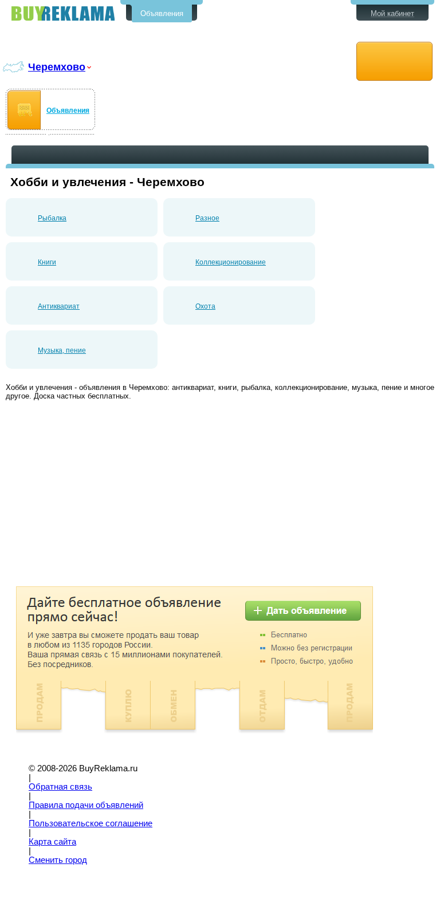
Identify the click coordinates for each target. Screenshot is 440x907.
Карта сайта (52, 841)
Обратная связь (60, 786)
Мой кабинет (392, 13)
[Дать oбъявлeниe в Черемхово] (394, 61)
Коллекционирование (230, 262)
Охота (205, 306)
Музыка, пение (62, 350)
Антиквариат (59, 306)
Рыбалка (52, 218)
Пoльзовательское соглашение (90, 823)
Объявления (161, 13)
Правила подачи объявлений (86, 805)
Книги (47, 262)
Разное (207, 218)
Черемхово (56, 67)
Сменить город (58, 860)
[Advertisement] (102, 495)
